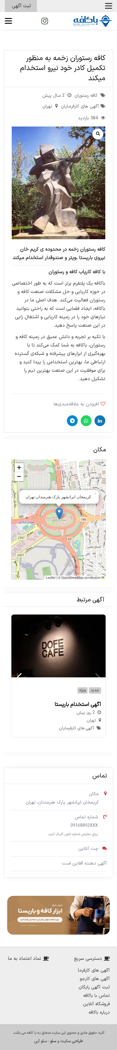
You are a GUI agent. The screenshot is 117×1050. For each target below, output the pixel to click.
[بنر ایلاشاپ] (58, 915)
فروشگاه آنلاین (96, 1004)
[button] (108, 6)
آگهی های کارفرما (94, 970)
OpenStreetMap (72, 577)
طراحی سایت (71, 1041)
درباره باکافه (99, 1012)
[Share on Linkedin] (99, 420)
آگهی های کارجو (95, 978)
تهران (47, 106)
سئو (53, 1041)
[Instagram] (45, 21)
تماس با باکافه (96, 995)
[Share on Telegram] (71, 420)
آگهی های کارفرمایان (80, 106)
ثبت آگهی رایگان (94, 987)
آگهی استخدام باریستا (78, 705)
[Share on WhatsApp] (85, 420)
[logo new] (93, 21)
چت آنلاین (88, 848)
